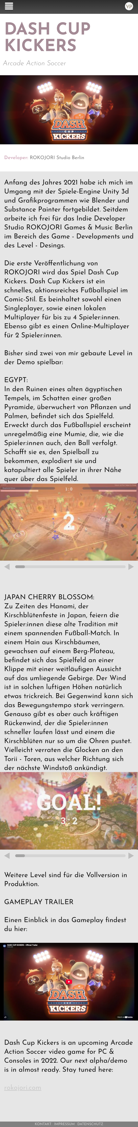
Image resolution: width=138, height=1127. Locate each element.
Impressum (64, 1124)
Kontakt (43, 1124)
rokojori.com (22, 1087)
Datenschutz (90, 1124)
